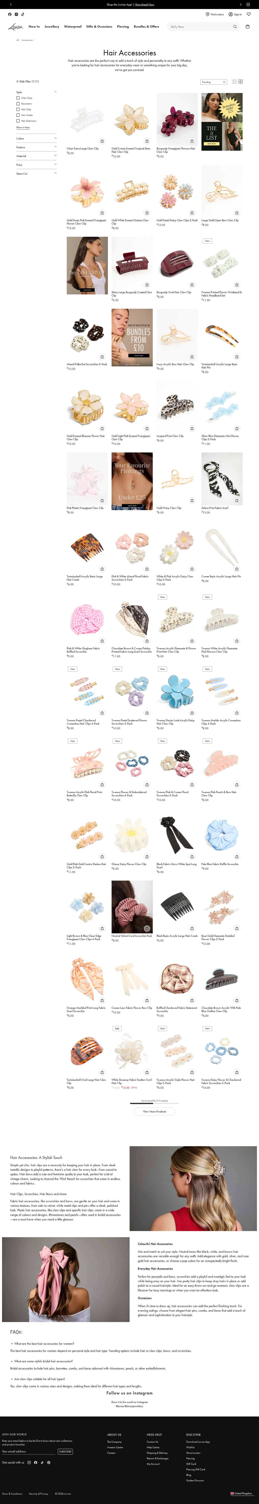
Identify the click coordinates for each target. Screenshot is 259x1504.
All (18, 40)
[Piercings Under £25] (132, 479)
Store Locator (193, 1453)
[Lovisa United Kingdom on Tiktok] (22, 14)
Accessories (27, 40)
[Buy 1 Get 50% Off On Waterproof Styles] (87, 264)
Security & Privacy (38, 1493)
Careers (111, 1453)
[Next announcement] (239, 4)
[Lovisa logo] (16, 26)
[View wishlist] (249, 14)
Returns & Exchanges (158, 1458)
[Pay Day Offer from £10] (132, 336)
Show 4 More (23, 127)
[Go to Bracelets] (235, 26)
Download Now (143, 4)
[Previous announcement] (12, 4)
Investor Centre (115, 1447)
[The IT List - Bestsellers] (222, 120)
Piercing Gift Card (195, 1469)
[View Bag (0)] (246, 26)
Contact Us (152, 1441)
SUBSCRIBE (65, 1451)
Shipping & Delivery (157, 1453)
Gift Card (191, 1464)
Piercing (190, 1458)
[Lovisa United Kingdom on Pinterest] (48, 1462)
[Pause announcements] (247, 4)
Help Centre (153, 1447)
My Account (153, 1464)
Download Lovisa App (198, 1441)
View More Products (154, 1111)
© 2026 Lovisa (63, 1493)
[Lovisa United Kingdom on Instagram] (16, 14)
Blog (188, 1475)
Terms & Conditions (12, 1493)
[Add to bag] (102, 141)
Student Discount (195, 1480)
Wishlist (190, 1447)
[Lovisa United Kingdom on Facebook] (9, 14)
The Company (114, 1441)
